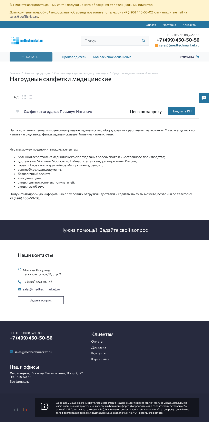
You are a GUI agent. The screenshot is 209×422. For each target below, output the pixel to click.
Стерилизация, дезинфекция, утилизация (81, 73)
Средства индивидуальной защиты (135, 73)
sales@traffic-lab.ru (24, 16)
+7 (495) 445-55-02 (138, 12)
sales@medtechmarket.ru (179, 45)
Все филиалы (20, 381)
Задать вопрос (41, 300)
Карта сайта (100, 359)
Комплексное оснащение (112, 57)
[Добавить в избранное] (18, 111)
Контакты (189, 24)
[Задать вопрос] (204, 98)
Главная (15, 73)
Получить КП (181, 111)
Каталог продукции (37, 73)
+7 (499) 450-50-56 (178, 40)
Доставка (169, 24)
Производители (74, 57)
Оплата (151, 24)
